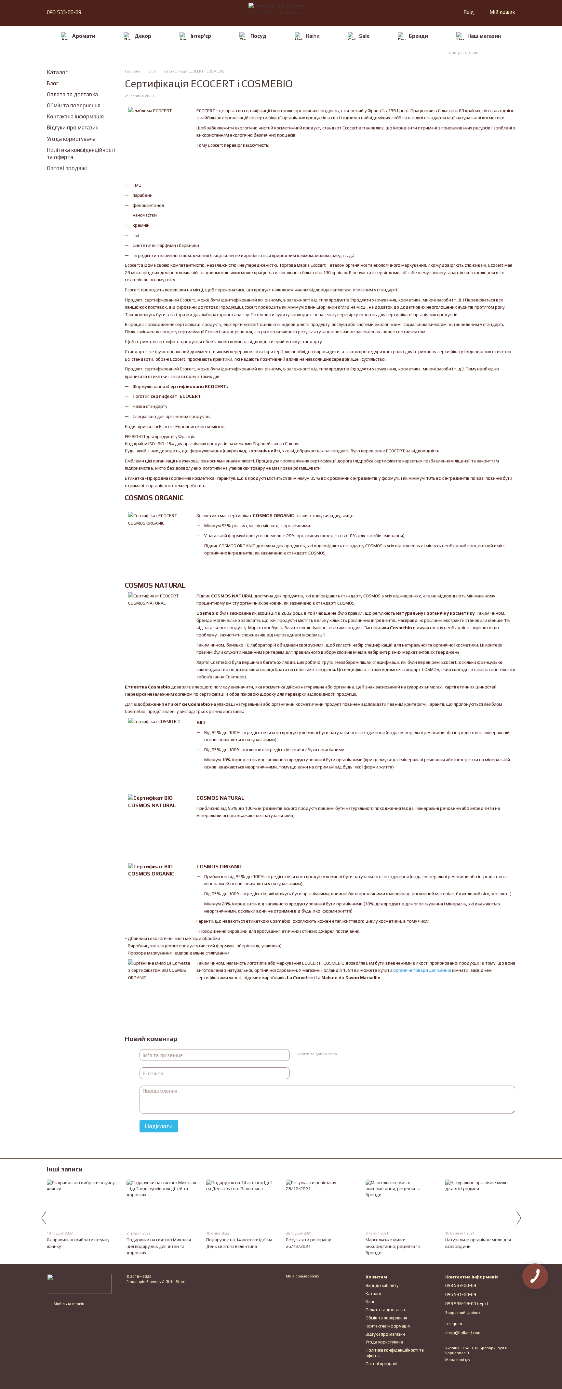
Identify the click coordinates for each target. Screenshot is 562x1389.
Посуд (258, 36)
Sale (364, 36)
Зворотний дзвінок (462, 1312)
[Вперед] (518, 1218)
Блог (53, 83)
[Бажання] (444, 12)
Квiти (313, 36)
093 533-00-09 (64, 12)
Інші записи (65, 1169)
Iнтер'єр (201, 36)
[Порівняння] (433, 12)
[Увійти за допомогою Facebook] (344, 1054)
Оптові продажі (67, 168)
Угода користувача (71, 139)
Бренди (418, 36)
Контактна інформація (75, 116)
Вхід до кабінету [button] (382, 1285)
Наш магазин (484, 36)
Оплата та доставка (72, 94)
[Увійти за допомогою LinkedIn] (364, 1054)
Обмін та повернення (73, 105)
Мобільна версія (68, 1304)
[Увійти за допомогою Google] (354, 1054)
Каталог (57, 72)
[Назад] (43, 1218)
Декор (143, 36)
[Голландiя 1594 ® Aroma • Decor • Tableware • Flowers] (79, 1283)
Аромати (83, 36)
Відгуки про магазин (73, 127)
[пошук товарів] (503, 52)
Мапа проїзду (457, 1359)
